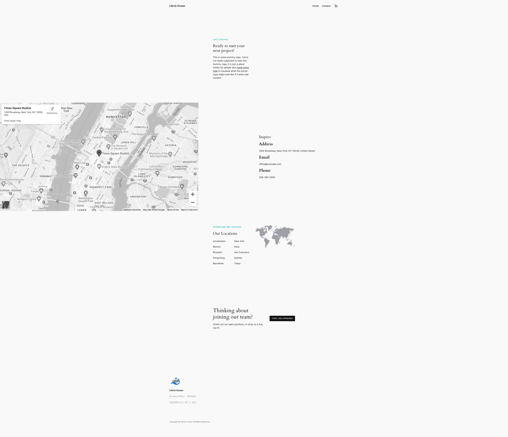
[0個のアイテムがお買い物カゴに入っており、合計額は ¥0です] (336, 6)
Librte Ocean (177, 5)
